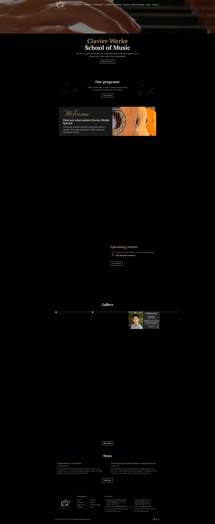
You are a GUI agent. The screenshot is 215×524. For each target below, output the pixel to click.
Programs (88, 5)
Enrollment (98, 5)
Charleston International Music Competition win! (133, 463)
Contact (155, 5)
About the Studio (138, 5)
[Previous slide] (58, 468)
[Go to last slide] (59, 169)
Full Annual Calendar (125, 255)
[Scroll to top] (210, 519)
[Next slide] (155, 169)
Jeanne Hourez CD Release (69, 463)
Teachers (118, 5)
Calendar (108, 5)
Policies (126, 5)
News (148, 5)
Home (80, 5)
